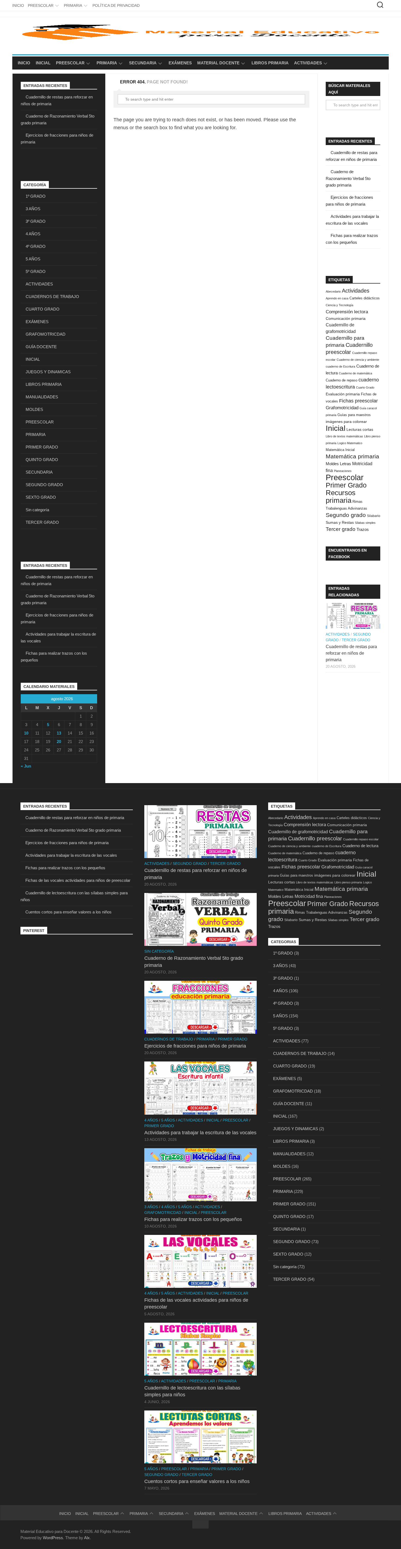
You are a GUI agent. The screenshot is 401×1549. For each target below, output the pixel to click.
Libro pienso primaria (348, 882)
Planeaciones (343, 471)
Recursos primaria (340, 496)
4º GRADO (36, 246)
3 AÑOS (33, 208)
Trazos (363, 529)
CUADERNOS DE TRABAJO (52, 296)
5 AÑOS (33, 259)
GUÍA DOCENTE (41, 346)
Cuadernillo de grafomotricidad (298, 831)
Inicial (335, 428)
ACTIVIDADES (308, 63)
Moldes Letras (338, 463)
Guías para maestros (354, 415)
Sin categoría (37, 509)
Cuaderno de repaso (341, 380)
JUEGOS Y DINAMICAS (48, 371)
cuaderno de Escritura (340, 366)
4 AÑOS (33, 233)
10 (26, 733)
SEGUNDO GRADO (44, 484)
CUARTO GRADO (42, 309)
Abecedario (333, 291)
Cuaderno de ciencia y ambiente (358, 359)
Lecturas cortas (359, 429)
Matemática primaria (352, 456)
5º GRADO (36, 271)
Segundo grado (346, 515)
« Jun (26, 766)
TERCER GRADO (42, 522)
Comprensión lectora (347, 311)
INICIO (18, 5)
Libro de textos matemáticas (344, 436)
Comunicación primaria (346, 318)
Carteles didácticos (364, 298)
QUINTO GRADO (42, 459)
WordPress (53, 1537)
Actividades (355, 291)
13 (59, 733)
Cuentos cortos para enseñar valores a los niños (68, 912)
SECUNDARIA (143, 63)
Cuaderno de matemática (355, 373)
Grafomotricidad (342, 407)
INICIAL (43, 63)
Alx (87, 1537)
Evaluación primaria (343, 394)
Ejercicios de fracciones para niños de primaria (67, 842)
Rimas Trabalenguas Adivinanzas (321, 912)
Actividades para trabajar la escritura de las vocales (71, 855)
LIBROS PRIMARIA (270, 63)
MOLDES (34, 409)
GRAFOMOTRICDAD (45, 334)
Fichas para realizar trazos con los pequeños (65, 867)
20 (59, 741)
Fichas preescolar (358, 401)
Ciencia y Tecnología (339, 305)
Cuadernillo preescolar (315, 838)
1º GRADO (36, 196)
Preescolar (345, 477)
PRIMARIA (73, 5)
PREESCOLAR (40, 5)
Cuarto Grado (365, 387)
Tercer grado (340, 529)
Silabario (373, 516)
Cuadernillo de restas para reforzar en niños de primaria (351, 653)
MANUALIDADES (42, 397)
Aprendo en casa (337, 298)
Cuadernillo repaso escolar (361, 839)
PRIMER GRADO (42, 447)
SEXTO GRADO (41, 497)
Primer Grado (346, 485)
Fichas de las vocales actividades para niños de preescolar (77, 880)
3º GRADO (36, 221)
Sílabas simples (365, 522)
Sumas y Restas (340, 522)
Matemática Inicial (340, 450)
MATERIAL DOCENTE (218, 63)
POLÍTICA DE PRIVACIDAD (116, 5)
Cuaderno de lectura (360, 845)
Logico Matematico (349, 443)
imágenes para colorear (346, 421)
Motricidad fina (309, 896)
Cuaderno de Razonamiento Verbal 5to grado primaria (348, 178)
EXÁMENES (180, 63)
